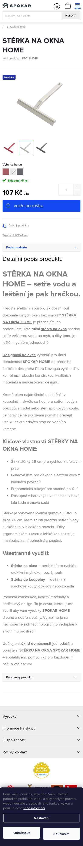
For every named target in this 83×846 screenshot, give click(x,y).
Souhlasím (61, 833)
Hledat (70, 16)
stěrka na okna (54, 329)
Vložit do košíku (28, 206)
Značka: (15, 235)
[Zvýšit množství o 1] (76, 187)
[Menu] (77, 5)
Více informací (34, 808)
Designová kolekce (19, 355)
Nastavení (41, 818)
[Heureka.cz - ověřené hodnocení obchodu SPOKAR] (41, 770)
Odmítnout (21, 832)
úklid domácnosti (36, 643)
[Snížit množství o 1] (76, 193)
